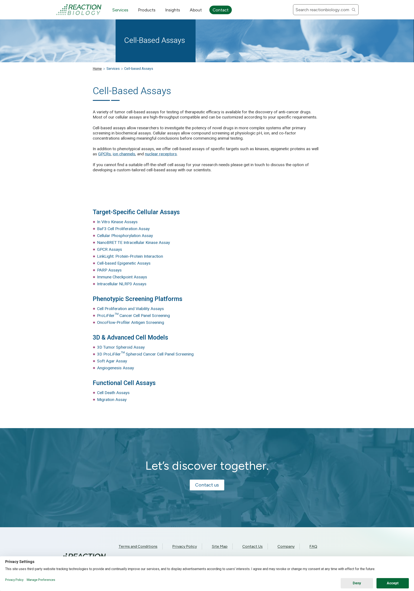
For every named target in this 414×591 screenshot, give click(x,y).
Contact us (207, 485)
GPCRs (104, 154)
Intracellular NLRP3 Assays (121, 284)
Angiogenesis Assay (115, 368)
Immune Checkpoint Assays (122, 277)
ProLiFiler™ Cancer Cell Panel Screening (133, 316)
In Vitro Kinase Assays (117, 222)
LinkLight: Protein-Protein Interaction (130, 256)
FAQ (313, 546)
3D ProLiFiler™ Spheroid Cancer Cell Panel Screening (145, 354)
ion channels (124, 154)
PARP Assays (109, 270)
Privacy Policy (184, 546)
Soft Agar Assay (112, 361)
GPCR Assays (109, 249)
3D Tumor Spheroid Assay (121, 347)
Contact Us (252, 546)
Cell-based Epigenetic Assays (124, 263)
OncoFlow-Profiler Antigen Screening (130, 323)
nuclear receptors (161, 154)
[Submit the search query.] (353, 9)
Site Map (219, 546)
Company (286, 546)
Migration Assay (112, 400)
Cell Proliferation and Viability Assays (130, 309)
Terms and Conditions (138, 546)
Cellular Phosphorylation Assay (125, 236)
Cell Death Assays (113, 393)
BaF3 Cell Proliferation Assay (123, 229)
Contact (221, 9)
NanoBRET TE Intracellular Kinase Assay (133, 243)
